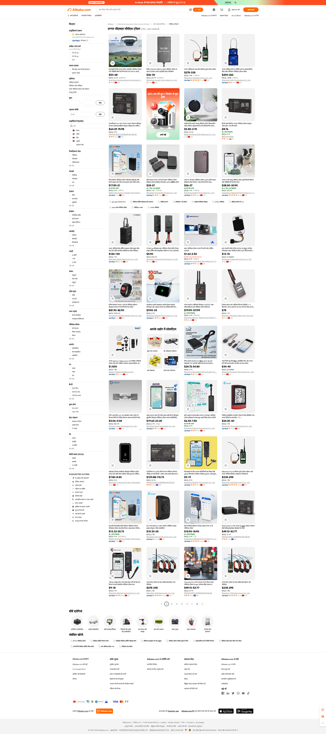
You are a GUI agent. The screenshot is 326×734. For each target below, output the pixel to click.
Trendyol (190, 722)
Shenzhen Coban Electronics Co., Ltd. (237, 259)
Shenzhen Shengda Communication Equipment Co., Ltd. (200, 372)
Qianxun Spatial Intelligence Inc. (121, 372)
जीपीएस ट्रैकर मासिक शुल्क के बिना (178, 641)
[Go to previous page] (161, 604)
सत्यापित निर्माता (152, 664)
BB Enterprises (228, 136)
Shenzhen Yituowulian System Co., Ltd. (161, 193)
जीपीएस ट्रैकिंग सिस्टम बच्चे (100, 641)
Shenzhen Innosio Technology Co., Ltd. (161, 80)
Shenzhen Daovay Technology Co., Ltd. (199, 428)
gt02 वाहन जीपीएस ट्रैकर (119, 207)
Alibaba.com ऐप (187, 711)
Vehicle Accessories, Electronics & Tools (133, 24)
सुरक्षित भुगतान (114, 664)
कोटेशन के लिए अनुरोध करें (155, 669)
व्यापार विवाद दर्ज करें (190, 674)
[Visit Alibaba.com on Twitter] (233, 693)
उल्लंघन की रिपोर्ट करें (190, 688)
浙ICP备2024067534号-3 (228, 730)
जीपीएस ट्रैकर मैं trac (238, 202)
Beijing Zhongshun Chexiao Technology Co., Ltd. (125, 193)
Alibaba (110, 24)
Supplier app (173, 711)
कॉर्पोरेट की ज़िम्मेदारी (79, 674)
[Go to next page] (202, 604)
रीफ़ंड (186, 679)
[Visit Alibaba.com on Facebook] (222, 693)
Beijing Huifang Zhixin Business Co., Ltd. (199, 134)
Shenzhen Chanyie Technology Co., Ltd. (162, 259)
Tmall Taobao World (150, 722)
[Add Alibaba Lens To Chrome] (104, 711)
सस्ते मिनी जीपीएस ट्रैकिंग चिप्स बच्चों (83, 646)
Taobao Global (173, 722)
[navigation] (87, 314)
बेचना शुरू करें (225, 669)
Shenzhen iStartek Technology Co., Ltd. (161, 316)
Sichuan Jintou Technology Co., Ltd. (123, 426)
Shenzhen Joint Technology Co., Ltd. (236, 80)
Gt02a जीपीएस (219, 202)
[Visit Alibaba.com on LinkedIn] (227, 693)
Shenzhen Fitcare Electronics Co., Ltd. (237, 426)
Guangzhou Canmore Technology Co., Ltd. (200, 261)
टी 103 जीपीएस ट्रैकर (79, 641)
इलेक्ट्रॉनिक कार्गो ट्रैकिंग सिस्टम (205, 641)
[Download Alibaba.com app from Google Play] (244, 711)
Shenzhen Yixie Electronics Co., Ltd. (198, 78)
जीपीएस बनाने (164, 202)
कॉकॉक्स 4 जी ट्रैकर (181, 202)
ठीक (100, 103)
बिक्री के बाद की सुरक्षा (117, 679)
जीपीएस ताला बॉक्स (127, 646)
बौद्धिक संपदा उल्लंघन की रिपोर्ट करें (195, 684)
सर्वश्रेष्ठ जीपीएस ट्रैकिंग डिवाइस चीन (126, 641)
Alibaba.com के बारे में (80, 659)
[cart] (222, 10)
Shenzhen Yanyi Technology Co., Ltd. (160, 426)
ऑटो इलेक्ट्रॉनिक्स (159, 24)
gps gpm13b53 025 (118, 202)
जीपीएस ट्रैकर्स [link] (173, 24)
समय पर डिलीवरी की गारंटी (118, 674)
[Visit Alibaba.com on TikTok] (248, 693)
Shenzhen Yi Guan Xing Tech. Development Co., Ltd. (125, 482)
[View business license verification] (186, 730)
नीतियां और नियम (115, 688)
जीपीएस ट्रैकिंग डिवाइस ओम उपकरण (143, 202)
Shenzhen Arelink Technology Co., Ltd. (199, 193)
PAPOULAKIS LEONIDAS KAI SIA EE (123, 134)
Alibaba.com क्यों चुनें (80, 664)
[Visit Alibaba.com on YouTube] (243, 693)
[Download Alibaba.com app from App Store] (226, 711)
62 (197, 604)
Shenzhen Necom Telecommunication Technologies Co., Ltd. (200, 318)
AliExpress (127, 722)
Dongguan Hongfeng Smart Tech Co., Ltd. (125, 316)
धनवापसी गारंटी (114, 669)
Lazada (163, 722)
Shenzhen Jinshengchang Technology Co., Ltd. (125, 80)
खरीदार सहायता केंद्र (190, 664)
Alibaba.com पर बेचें (228, 664)
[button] (190, 9)
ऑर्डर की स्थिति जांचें (227, 674)
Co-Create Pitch (79, 669)
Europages (200, 722)
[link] (322, 709)
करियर (75, 679)
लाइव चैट (187, 669)
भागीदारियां (224, 684)
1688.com (137, 722)
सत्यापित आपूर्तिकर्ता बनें (228, 679)
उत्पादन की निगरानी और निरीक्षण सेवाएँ (121, 684)
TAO (183, 722)
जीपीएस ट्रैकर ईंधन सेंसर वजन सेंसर (231, 641)
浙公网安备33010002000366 (204, 730)
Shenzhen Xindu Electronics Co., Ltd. (123, 259)
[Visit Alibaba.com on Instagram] (238, 693)
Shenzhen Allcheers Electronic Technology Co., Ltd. (238, 316)
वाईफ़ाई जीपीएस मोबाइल (201, 202)
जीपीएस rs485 (138, 207)
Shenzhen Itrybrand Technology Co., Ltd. (238, 372)
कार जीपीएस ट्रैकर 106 (107, 646)
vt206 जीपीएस (154, 207)
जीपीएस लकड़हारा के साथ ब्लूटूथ (152, 641)
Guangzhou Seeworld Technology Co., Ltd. (238, 193)
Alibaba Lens (83, 711)
